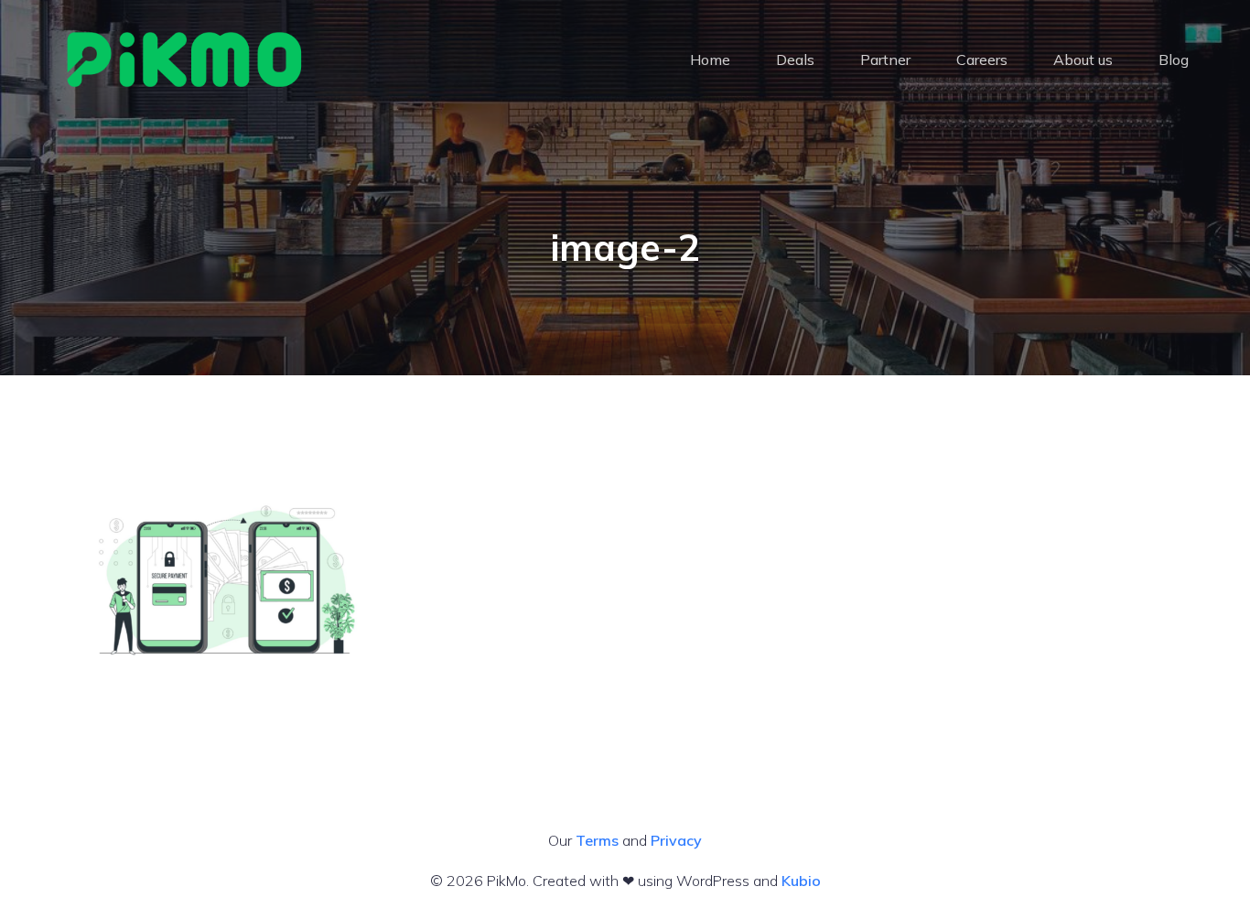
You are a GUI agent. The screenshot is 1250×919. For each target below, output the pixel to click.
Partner (885, 59)
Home (710, 59)
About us (1083, 59)
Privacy (676, 840)
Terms (597, 840)
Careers (982, 59)
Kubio (801, 880)
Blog (1173, 59)
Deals (795, 59)
